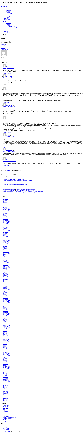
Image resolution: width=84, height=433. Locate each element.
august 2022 (5, 223)
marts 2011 (5, 348)
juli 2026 (5, 200)
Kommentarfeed (6, 428)
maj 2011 (5, 346)
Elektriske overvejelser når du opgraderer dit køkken (14, 179)
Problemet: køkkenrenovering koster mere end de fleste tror (15, 183)
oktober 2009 (6, 368)
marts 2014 (5, 309)
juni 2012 (5, 331)
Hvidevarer (8, 12)
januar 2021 (5, 237)
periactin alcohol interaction (9, 189)
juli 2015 (5, 292)
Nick (7, 89)
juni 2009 (5, 373)
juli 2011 (5, 344)
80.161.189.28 (9, 76)
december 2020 (6, 239)
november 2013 (6, 313)
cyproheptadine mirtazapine (9, 190)
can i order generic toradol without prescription (13, 191)
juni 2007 (5, 400)
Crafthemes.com (27, 431)
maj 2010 (5, 360)
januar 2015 (5, 298)
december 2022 (6, 220)
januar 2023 (5, 219)
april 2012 (5, 333)
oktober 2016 (6, 278)
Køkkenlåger (8, 10)
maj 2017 (5, 272)
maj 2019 (5, 256)
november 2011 (6, 339)
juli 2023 (5, 213)
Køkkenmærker (4, 44)
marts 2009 (5, 377)
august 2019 (5, 254)
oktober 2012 (6, 326)
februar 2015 (5, 296)
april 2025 (5, 207)
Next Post (3, 48)
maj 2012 (5, 332)
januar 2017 (5, 275)
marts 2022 (5, 226)
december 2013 (6, 312)
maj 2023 (5, 215)
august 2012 (5, 328)
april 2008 (5, 390)
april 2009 (5, 375)
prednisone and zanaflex (8, 192)
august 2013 (5, 315)
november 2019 (6, 250)
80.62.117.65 (9, 105)
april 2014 (5, 308)
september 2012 (6, 327)
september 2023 (6, 212)
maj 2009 (5, 374)
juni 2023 (5, 214)
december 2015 (6, 288)
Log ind (4, 426)
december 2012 (6, 324)
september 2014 (6, 302)
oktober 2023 (6, 210)
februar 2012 (5, 335)
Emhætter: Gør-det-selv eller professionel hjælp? (26, 189)
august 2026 (5, 199)
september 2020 (6, 242)
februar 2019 (5, 260)
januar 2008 (5, 393)
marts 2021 (5, 236)
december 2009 (6, 366)
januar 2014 (5, 311)
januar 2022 (5, 228)
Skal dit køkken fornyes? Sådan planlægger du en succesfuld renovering (18, 180)
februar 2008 (5, 392)
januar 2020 (5, 248)
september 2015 (6, 289)
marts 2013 (5, 320)
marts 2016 (5, 285)
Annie (7, 135)
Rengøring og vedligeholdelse (12, 14)
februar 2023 (5, 217)
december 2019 (6, 249)
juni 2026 (5, 201)
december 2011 (6, 338)
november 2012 (6, 325)
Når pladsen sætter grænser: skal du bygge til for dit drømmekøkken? (17, 181)
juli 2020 (5, 245)
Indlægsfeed (5, 427)
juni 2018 (5, 263)
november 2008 (6, 381)
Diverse (7, 17)
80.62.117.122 (9, 150)
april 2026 (5, 203)
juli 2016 (5, 280)
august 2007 (5, 398)
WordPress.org (6, 429)
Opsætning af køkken (7, 416)
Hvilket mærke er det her (6, 49)
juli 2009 (5, 372)
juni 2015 (5, 293)
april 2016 (5, 283)
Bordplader (8, 11)
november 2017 (6, 266)
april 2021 (5, 235)
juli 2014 (5, 305)
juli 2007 (5, 399)
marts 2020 (5, 247)
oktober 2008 (6, 382)
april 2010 (5, 361)
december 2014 (6, 299)
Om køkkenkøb (6, 19)
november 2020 (6, 240)
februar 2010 (5, 364)
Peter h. (8, 66)
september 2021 (6, 230)
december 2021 (6, 229)
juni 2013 (5, 316)
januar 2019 (5, 261)
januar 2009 (5, 379)
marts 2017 (5, 274)
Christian (8, 159)
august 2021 (5, 232)
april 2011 (5, 347)
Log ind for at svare (7, 73)
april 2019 (5, 258)
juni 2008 (5, 387)
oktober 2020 (6, 241)
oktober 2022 (6, 222)
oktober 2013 (6, 314)
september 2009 (6, 370)
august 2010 (5, 357)
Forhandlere (5, 411)
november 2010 (6, 353)
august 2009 (5, 371)
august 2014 (5, 303)
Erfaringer (5, 410)
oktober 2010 (6, 354)
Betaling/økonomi (7, 406)
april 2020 (5, 246)
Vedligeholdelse (6, 421)
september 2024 (6, 208)
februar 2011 (5, 349)
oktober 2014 (6, 301)
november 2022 (6, 221)
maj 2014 (5, 307)
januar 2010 (5, 365)
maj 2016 (5, 282)
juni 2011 (5, 345)
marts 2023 (5, 216)
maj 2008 (5, 388)
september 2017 (6, 267)
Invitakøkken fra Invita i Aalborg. (7, 46)
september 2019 (6, 253)
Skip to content (4, 3)
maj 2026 (5, 202)
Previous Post (3, 45)
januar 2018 (5, 265)
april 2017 (5, 273)
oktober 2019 (6, 252)
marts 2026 (5, 204)
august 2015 (5, 291)
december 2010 (6, 352)
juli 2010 (5, 358)
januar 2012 (5, 337)
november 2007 (6, 395)
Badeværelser (6, 405)
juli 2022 (5, 225)
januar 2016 (5, 287)
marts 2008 (5, 391)
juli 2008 (5, 386)
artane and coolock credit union (9, 193)
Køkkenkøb (4, 6)
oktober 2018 (6, 262)
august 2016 (5, 279)
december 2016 (6, 276)
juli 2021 (5, 233)
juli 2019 (5, 255)
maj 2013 (5, 318)
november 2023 (6, 209)
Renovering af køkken (10, 13)
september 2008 (6, 384)
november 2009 (6, 367)
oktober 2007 (6, 397)
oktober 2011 (6, 340)
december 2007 (6, 394)
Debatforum (5, 18)
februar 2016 (5, 286)
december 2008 (6, 380)
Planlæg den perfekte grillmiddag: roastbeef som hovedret (15, 184)
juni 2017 (5, 270)
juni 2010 (5, 359)
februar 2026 (5, 206)
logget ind (8, 170)
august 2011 (5, 342)
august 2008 (5, 385)
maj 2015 (5, 294)
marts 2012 (5, 334)
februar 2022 (5, 227)
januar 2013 (5, 322)
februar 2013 (5, 321)
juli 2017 (5, 269)
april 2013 (5, 319)
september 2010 (6, 355)
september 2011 (6, 341)
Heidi (7, 118)
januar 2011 (5, 351)
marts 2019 (5, 259)
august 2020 (5, 243)
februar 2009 (5, 378)
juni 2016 (5, 281)
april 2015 (5, 295)
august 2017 (5, 268)
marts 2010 (5, 362)
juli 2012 (5, 329)
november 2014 (6, 300)
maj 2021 (5, 234)
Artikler (4, 9)
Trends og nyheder (10, 16)
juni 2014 (5, 306)
